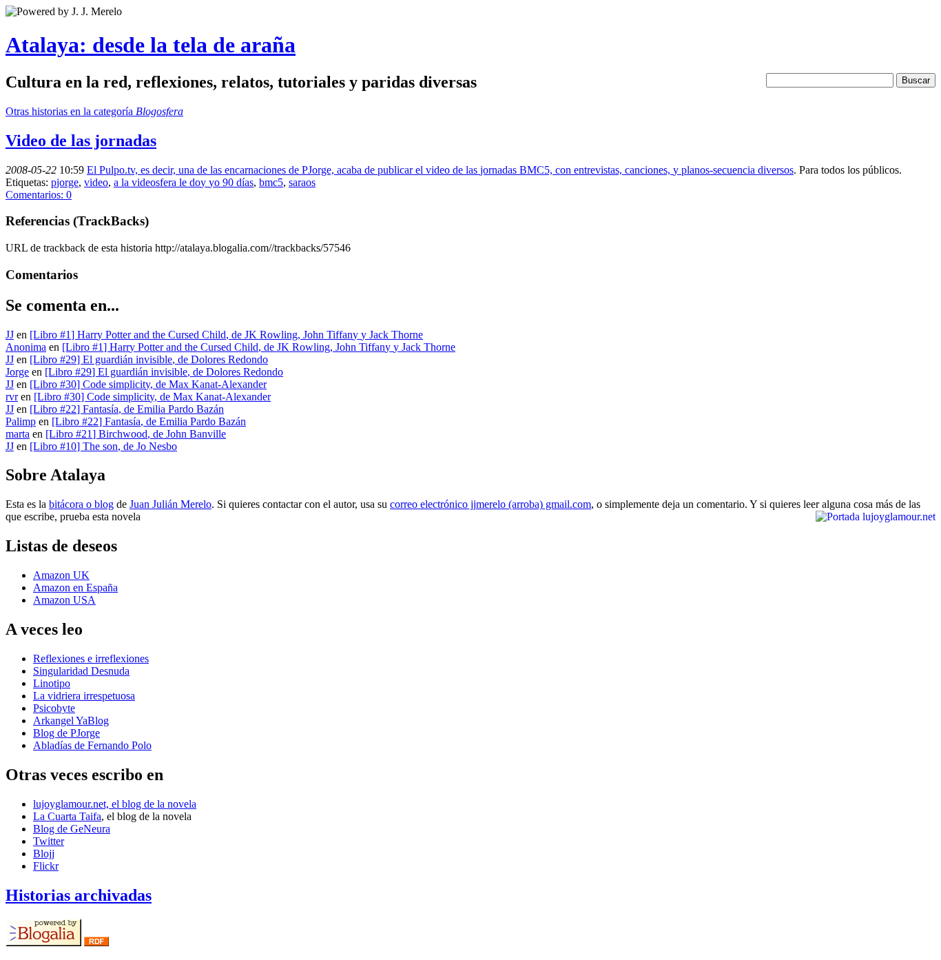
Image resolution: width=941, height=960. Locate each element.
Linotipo (51, 683)
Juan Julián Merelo (170, 504)
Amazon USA (64, 600)
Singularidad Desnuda (81, 671)
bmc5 (271, 182)
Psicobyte (54, 708)
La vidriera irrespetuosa (84, 696)
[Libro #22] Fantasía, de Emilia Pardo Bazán (127, 409)
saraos (302, 182)
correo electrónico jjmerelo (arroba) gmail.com (490, 504)
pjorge (65, 182)
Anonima (26, 347)
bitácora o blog (81, 504)
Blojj (43, 853)
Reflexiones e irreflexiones (91, 658)
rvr (12, 396)
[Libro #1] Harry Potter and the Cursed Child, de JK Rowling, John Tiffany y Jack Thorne (226, 334)
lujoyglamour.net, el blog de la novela (114, 804)
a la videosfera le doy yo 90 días (184, 182)
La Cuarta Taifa (67, 816)
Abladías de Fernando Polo (92, 745)
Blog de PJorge (66, 733)
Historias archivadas (79, 895)
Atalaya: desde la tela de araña (151, 44)
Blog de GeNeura (71, 829)
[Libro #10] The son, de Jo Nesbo (103, 446)
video (96, 182)
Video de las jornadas (81, 141)
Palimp (21, 421)
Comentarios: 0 (39, 195)
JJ (10, 334)
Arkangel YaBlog (71, 720)
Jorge (17, 372)
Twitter (48, 841)
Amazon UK (61, 575)
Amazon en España (75, 587)
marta (18, 434)
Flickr (46, 866)
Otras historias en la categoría (94, 111)
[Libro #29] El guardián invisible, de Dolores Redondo (149, 359)
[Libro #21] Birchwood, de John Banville (135, 434)
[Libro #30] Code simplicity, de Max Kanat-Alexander (148, 384)
